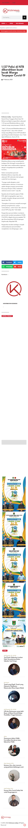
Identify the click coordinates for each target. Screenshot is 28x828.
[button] (7, 262)
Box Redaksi (5, 2)
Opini (11, 23)
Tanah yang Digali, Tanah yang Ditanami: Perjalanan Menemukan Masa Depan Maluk (14, 686)
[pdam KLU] (14, 546)
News (3, 23)
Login (13, 2)
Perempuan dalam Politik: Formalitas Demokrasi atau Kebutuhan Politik (12, 740)
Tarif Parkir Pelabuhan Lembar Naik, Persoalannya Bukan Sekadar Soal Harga (13, 659)
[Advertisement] (14, 49)
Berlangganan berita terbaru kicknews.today (13, 31)
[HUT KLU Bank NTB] (14, 647)
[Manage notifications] (24, 825)
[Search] (24, 17)
